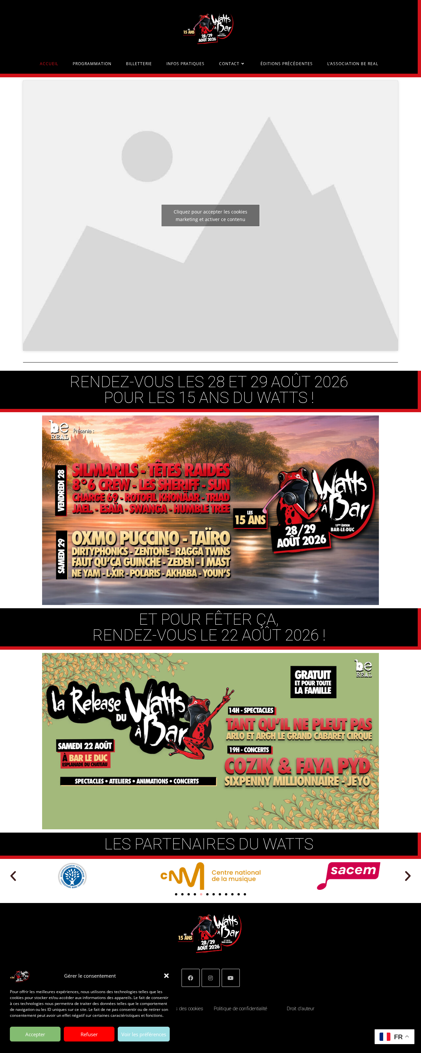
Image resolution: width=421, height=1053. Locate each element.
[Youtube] (231, 978)
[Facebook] (191, 978)
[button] (166, 975)
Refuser (89, 1034)
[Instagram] (211, 978)
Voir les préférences (143, 1034)
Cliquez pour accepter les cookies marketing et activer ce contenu (210, 215)
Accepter (35, 1034)
